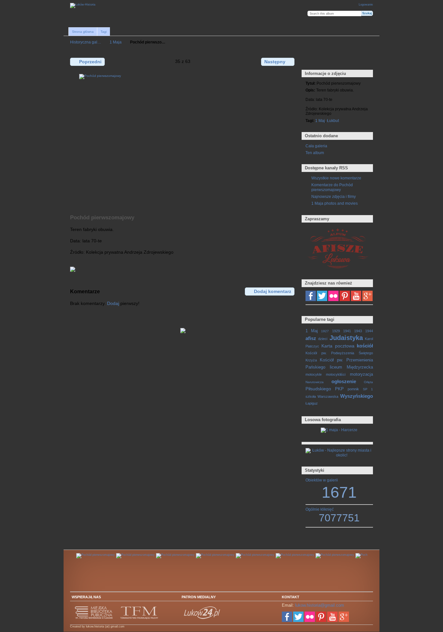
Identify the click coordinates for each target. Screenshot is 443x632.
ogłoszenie (343, 381)
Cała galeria (316, 146)
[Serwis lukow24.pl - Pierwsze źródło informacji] (202, 618)
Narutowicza (314, 382)
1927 (325, 331)
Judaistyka (346, 337)
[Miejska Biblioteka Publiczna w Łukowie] (94, 618)
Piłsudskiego (318, 388)
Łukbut (333, 120)
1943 (358, 331)
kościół (365, 345)
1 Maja (116, 42)
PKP (339, 389)
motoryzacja (361, 374)
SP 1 (368, 389)
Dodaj (113, 303)
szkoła (310, 396)
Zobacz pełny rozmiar (309, 61)
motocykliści (335, 374)
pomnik (353, 389)
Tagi (104, 31)
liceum (336, 367)
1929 (336, 331)
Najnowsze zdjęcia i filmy (333, 196)
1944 (369, 331)
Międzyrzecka (360, 367)
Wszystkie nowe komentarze (336, 178)
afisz (310, 338)
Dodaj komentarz (272, 291)
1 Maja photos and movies (334, 203)
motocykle (313, 374)
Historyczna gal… (85, 42)
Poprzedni (90, 61)
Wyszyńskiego (356, 396)
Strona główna (83, 31)
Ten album (314, 153)
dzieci (322, 339)
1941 (347, 331)
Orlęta (368, 382)
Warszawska (327, 396)
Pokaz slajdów (337, 61)
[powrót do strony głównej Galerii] (82, 5)
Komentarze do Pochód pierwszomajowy (332, 187)
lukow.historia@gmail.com (319, 605)
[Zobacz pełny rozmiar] (183, 140)
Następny (274, 61)
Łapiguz (311, 403)
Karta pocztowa (337, 345)
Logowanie (366, 4)
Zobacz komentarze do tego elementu (323, 61)
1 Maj (320, 120)
